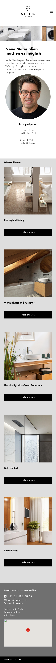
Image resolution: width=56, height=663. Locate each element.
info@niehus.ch (17, 600)
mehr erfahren (28, 232)
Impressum (8, 660)
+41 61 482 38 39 (19, 596)
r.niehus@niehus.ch (28, 143)
